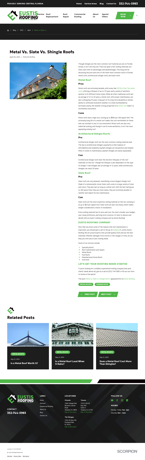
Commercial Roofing (46, 406)
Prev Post (90, 294)
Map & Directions (70, 412)
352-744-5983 (128, 3)
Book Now (123, 15)
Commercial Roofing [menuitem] (79, 15)
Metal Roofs (86, 284)
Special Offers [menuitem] (105, 15)
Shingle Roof (102, 284)
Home (79, 4)
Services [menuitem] (40, 15)
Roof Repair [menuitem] (66, 15)
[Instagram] (122, 400)
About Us (43, 409)
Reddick (116, 230)
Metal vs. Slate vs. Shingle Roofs (98, 279)
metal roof (122, 106)
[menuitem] (9, 456)
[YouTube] (112, 400)
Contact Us (111, 4)
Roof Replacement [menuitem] (52, 15)
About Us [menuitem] (95, 15)
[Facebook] (117, 400)
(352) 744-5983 (114, 271)
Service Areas (90, 4)
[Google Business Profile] (127, 400)
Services (43, 403)
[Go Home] (8, 30)
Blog (102, 4)
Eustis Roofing (129, 279)
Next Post (106, 294)
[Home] (22, 15)
